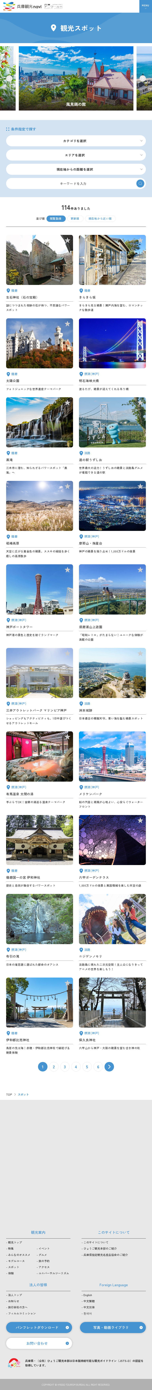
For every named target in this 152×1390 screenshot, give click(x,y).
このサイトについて (96, 1242)
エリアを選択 (75, 155)
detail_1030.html (39, 770)
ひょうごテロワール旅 (53, 6)
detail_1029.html (112, 851)
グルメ (43, 1255)
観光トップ (15, 1242)
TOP (9, 1094)
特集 (11, 1248)
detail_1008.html (39, 603)
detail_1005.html (39, 686)
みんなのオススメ (19, 1255)
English (88, 1295)
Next (143, 78)
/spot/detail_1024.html (76, 78)
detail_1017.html (112, 603)
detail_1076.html (112, 436)
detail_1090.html (39, 519)
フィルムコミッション (22, 1313)
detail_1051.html (39, 354)
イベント (44, 1248)
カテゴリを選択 (74, 140)
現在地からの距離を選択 (75, 169)
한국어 (88, 1313)
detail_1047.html (39, 273)
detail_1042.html (39, 851)
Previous (9, 78)
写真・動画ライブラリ (111, 1327)
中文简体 (89, 1307)
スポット (13, 1267)
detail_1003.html (112, 770)
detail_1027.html (112, 354)
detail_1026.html (112, 519)
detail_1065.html (112, 686)
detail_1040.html (39, 436)
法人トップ (15, 1295)
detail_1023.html (39, 932)
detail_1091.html (39, 1016)
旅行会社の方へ (18, 1307)
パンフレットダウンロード (37, 1327)
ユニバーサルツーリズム (54, 1273)
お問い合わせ (37, 1343)
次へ (109, 1066)
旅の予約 (44, 1261)
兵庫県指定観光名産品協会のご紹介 (106, 1255)
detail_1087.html (112, 273)
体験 (11, 1273)
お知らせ (13, 1301)
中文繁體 (89, 1301)
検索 (140, 183)
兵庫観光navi (22, 6)
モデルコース (16, 1261)
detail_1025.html (112, 1016)
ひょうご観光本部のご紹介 (100, 1248)
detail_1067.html (112, 932)
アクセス (44, 1267)
